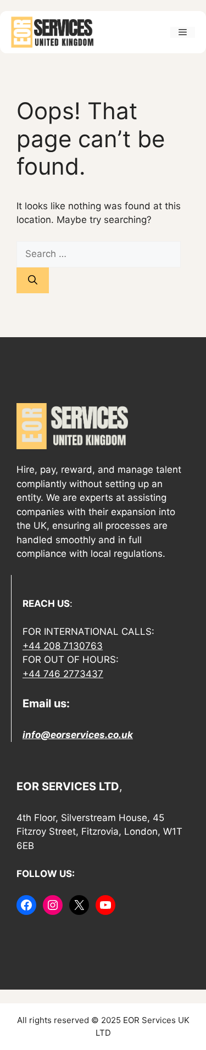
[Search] (32, 280)
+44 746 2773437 (63, 673)
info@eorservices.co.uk (78, 734)
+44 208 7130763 (63, 645)
